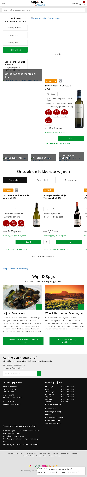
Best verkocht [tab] (43, 180)
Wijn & (14, 313)
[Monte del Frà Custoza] (79, 108)
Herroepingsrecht (55, 456)
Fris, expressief (10, 209)
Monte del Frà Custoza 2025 (58, 87)
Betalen (48, 414)
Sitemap (55, 453)
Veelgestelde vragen (52, 423)
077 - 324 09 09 (9, 401)
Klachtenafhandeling (53, 420)
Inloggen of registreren (15, 453)
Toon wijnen (15, 50)
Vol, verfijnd (49, 209)
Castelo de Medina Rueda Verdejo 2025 (16, 196)
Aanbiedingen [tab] (15, 180)
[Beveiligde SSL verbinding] (45, 466)
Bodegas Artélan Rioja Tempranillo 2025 (54, 196)
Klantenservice (50, 409)
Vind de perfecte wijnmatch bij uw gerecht (23, 340)
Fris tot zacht (51, 94)
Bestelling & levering (53, 412)
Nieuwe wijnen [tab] (71, 180)
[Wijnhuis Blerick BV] (38, 3)
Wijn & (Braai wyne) (64, 313)
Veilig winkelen (44, 453)
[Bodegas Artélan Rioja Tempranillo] (77, 214)
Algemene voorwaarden (69, 453)
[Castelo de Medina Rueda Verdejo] (36, 214)
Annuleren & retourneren (54, 417)
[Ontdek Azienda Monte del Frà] (22, 80)
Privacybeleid (41, 456)
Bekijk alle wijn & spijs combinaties (67, 340)
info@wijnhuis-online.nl (12, 404)
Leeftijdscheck (28, 456)
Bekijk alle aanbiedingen (43, 256)
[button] (56, 112)
